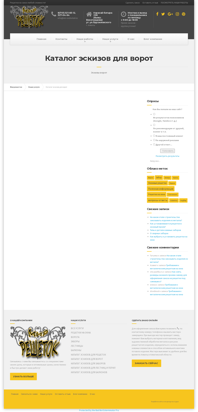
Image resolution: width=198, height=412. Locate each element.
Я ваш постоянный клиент (169, 136)
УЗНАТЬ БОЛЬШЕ (23, 376)
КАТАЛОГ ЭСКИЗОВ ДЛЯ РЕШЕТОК (88, 354)
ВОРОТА (75, 337)
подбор (183, 200)
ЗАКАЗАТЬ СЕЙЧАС (146, 363)
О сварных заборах (159, 233)
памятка (173, 200)
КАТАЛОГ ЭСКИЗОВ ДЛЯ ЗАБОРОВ (88, 363)
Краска (175, 178)
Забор (159, 177)
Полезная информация (160, 188)
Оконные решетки (157, 182)
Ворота (150, 178)
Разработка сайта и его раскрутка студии (165, 402)
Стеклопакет (172, 195)
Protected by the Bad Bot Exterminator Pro (99, 410)
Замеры (167, 178)
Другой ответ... (164, 144)
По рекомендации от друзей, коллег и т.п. (168, 130)
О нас (130, 39)
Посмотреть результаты (167, 156)
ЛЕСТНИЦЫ (77, 345)
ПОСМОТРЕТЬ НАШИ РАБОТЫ (174, 2)
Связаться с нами (29, 394)
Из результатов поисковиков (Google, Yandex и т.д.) (168, 119)
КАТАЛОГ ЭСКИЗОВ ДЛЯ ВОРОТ (87, 359)
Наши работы (85, 39)
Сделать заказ (133, 2)
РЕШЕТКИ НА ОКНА (81, 332)
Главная (41, 39)
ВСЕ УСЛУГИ (77, 328)
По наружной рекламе (167, 140)
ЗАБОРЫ (75, 341)
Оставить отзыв (150, 2)
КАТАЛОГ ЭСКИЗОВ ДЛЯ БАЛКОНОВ (89, 372)
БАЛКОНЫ (76, 350)
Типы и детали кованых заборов (165, 230)
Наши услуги (110, 39)
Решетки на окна (156, 194)
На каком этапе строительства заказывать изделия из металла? (169, 258)
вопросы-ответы (157, 200)
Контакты (61, 39)
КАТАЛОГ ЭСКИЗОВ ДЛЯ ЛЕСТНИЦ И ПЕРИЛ (93, 367)
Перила (172, 183)
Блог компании (153, 39)
